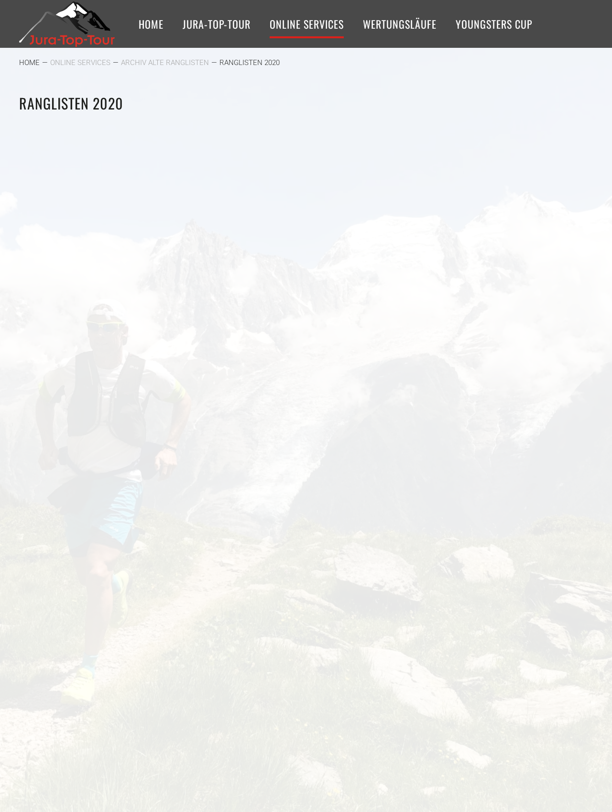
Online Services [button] (307, 24)
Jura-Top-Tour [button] (217, 24)
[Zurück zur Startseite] (67, 24)
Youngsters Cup (494, 24)
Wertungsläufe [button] (400, 24)
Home (151, 24)
